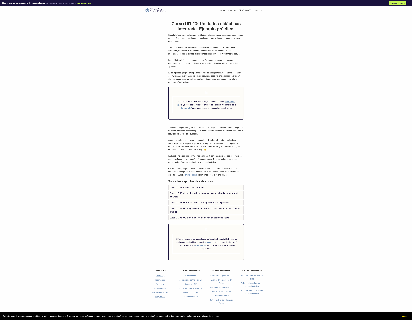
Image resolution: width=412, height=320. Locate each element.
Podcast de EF (160, 288)
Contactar (160, 284)
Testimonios (160, 279)
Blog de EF (160, 296)
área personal (191, 174)
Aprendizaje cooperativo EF (221, 287)
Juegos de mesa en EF (221, 291)
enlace (208, 242)
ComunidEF (186, 108)
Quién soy (160, 275)
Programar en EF (221, 295)
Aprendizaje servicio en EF (190, 279)
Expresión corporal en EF (221, 275)
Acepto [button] (404, 316)
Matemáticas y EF (190, 292)
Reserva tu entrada (397, 3)
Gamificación (190, 275)
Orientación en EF (190, 296)
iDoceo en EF (191, 284)
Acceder (258, 10)
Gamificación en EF (160, 292)
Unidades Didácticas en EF (190, 288)
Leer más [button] (215, 316)
